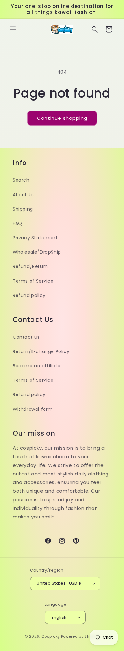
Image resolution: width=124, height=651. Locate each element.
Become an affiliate (36, 366)
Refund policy (29, 295)
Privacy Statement (35, 238)
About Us (23, 195)
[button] (13, 29)
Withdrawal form (33, 409)
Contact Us (26, 337)
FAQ (17, 223)
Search (21, 180)
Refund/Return (30, 266)
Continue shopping (62, 118)
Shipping (23, 209)
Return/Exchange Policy (41, 351)
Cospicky (50, 636)
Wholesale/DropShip (37, 252)
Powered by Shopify (80, 636)
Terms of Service (33, 281)
